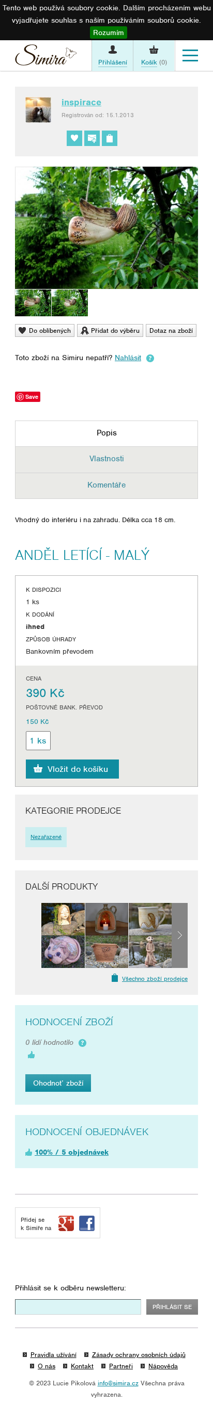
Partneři (121, 1366)
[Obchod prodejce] (109, 138)
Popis (107, 433)
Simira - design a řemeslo (46, 57)
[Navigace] (190, 55)
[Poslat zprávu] (92, 138)
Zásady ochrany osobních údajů (139, 1354)
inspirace (81, 102)
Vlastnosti (106, 459)
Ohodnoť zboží (58, 1083)
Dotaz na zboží (171, 330)
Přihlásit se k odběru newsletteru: (70, 1287)
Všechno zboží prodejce (155, 979)
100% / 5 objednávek (72, 1152)
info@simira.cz (118, 1383)
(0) (154, 62)
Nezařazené (46, 837)
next (180, 935)
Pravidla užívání (54, 1354)
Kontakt (82, 1366)
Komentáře (106, 485)
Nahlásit (128, 357)
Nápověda (163, 1366)
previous (33, 935)
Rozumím (108, 32)
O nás (46, 1366)
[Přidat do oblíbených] (74, 138)
